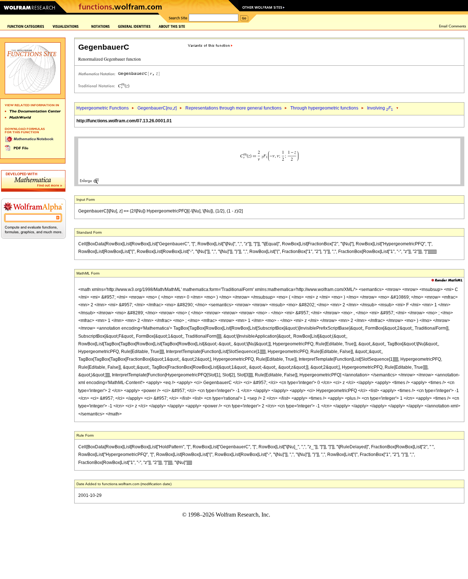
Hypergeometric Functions (102, 108)
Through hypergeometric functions (324, 108)
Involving (380, 108)
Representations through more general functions (233, 108)
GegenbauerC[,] (157, 108)
